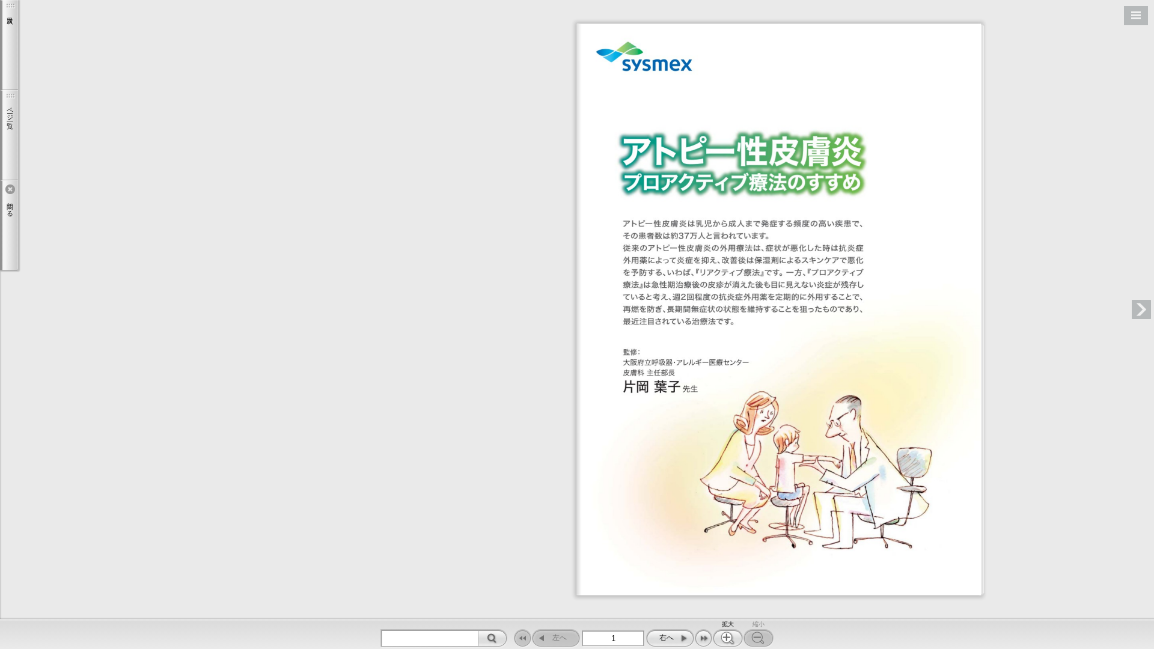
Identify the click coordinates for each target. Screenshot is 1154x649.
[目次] (9, 45)
